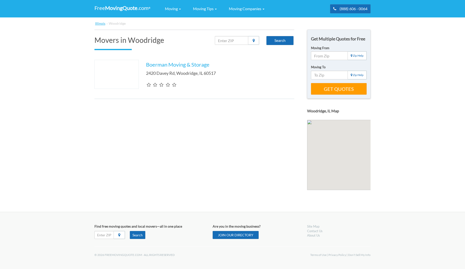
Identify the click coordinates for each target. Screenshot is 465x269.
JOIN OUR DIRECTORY (235, 235)
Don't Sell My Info (359, 255)
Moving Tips (203, 8)
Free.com (122, 8)
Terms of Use (318, 255)
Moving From (320, 48)
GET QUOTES (339, 89)
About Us (313, 235)
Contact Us (315, 231)
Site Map (313, 226)
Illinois (100, 23)
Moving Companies (245, 8)
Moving (171, 8)
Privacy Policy (337, 255)
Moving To (318, 67)
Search (280, 40)
